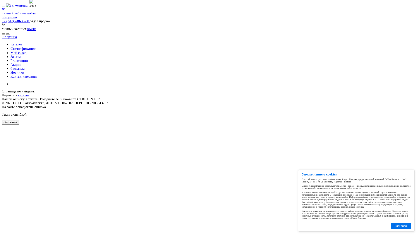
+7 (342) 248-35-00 (16, 21)
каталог (23, 95)
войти (31, 29)
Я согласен (400, 225)
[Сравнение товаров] (8, 34)
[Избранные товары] (3, 34)
